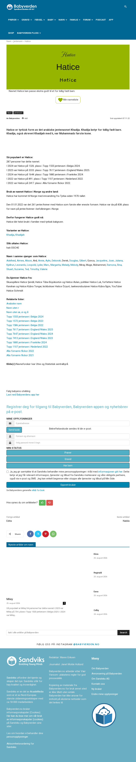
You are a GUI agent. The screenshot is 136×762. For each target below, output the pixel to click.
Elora (96, 554)
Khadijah (20, 234)
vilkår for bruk (38, 490)
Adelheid (11, 260)
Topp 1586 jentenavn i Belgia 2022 (24, 325)
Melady (65, 264)
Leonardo (20, 264)
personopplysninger (17, 736)
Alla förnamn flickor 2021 (20, 355)
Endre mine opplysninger (105, 694)
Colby (96, 610)
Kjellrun (10, 264)
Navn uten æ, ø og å (17, 312)
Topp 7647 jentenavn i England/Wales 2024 (29, 333)
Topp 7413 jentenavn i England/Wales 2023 (29, 338)
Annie (41, 260)
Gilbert (82, 260)
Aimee (20, 260)
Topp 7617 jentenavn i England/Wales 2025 (29, 329)
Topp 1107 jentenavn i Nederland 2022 (27, 346)
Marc (46, 264)
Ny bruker (97, 688)
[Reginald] (80, 577)
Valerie (43, 269)
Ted (27, 269)
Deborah (56, 260)
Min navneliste (70, 99)
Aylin (48, 260)
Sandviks (11, 677)
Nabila (126, 520)
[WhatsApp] (53, 534)
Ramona (111, 264)
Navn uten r (12, 307)
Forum (87, 20)
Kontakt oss (98, 683)
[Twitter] (38, 534)
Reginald (98, 573)
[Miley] (36, 572)
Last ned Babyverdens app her (22, 394)
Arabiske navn (14, 303)
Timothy (34, 269)
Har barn (68, 465)
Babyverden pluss (27, 33)
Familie (74, 20)
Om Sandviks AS (100, 678)
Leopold (31, 264)
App (111, 20)
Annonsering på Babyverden (107, 673)
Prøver (12, 20)
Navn (62, 20)
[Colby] (80, 615)
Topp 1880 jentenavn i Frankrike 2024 (26, 342)
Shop (11, 33)
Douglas (73, 260)
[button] (125, 6)
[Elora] (80, 558)
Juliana (119, 260)
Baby (50, 20)
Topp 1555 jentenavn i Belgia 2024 (24, 316)
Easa (96, 591)
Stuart (9, 269)
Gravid (26, 20)
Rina (119, 264)
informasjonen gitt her (110, 471)
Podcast (101, 20)
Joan (111, 260)
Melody (74, 264)
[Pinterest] (45, 534)
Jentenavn (18, 41)
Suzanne (19, 269)
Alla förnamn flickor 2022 (20, 351)
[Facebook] (30, 534)
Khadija (10, 234)
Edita (9, 520)
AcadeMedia (36, 691)
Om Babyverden (100, 668)
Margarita (55, 264)
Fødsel (38, 20)
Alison (28, 260)
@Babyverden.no (86, 644)
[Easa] (80, 596)
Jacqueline (101, 260)
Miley (9, 599)
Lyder (40, 264)
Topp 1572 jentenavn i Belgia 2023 (24, 320)
